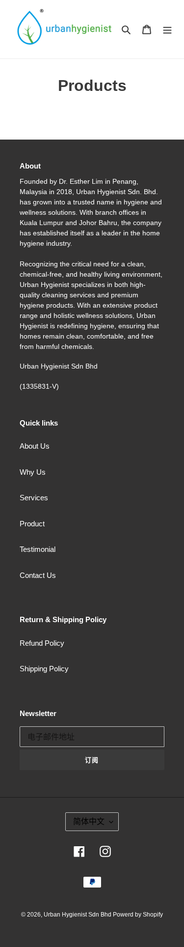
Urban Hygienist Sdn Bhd (78, 914)
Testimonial (37, 549)
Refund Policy (42, 643)
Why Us (33, 472)
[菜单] (167, 29)
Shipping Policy (44, 668)
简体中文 (89, 821)
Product (32, 523)
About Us (35, 446)
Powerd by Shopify (138, 914)
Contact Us (38, 575)
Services (34, 497)
